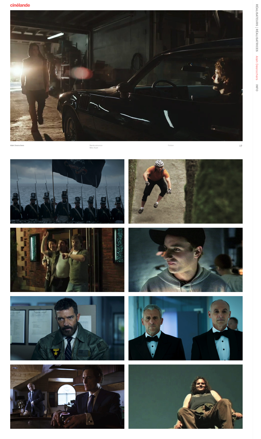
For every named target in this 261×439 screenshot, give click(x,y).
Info (257, 87)
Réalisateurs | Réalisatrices (257, 28)
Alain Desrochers (17, 145)
